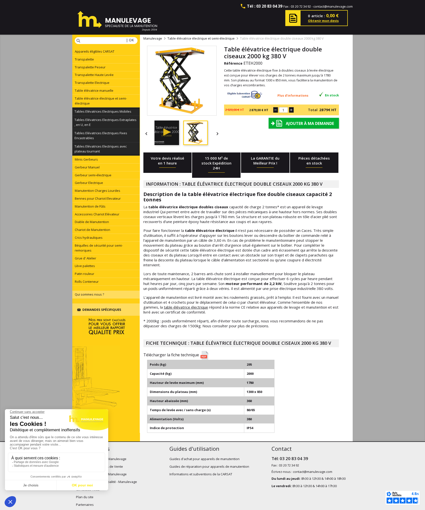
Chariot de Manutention (92, 229)
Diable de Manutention (92, 222)
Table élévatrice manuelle (94, 90)
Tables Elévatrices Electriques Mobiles (103, 111)
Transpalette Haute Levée (94, 75)
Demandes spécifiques (101, 309)
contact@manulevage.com (333, 6)
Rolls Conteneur (87, 281)
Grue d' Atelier (85, 258)
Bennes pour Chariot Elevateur (98, 198)
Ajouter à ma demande (310, 123)
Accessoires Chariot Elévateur (97, 214)
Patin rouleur (84, 273)
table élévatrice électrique (186, 307)
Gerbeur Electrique (89, 182)
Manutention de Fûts (90, 206)
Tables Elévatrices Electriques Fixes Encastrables (101, 135)
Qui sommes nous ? (89, 294)
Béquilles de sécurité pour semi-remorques (99, 248)
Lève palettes (85, 266)
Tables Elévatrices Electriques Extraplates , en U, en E (106, 122)
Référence (233, 63)
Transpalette (84, 59)
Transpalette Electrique (92, 82)
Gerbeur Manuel (87, 167)
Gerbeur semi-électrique (93, 175)
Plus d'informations (292, 95)
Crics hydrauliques (89, 237)
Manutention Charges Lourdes (97, 190)
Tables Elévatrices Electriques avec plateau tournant (101, 148)
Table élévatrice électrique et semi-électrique (101, 100)
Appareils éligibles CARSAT (94, 51)
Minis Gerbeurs (86, 159)
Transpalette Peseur (90, 67)
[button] (243, 355)
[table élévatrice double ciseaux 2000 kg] (168, 133)
